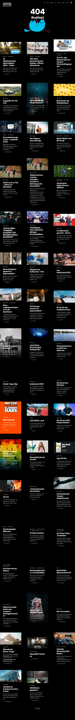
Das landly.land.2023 (63, 271)
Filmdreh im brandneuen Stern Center (10, 689)
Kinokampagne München (9, 530)
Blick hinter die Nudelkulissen (63, 102)
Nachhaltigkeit (12, 302)
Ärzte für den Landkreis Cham (63, 308)
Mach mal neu (9, 420)
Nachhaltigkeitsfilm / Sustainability (37, 571)
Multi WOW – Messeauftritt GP (64, 571)
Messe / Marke (66, 135)
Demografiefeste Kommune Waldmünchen (10, 453)
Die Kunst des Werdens (62, 384)
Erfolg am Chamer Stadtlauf (10, 347)
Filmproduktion (11, 56)
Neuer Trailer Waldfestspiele (36, 611)
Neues (63, 2)
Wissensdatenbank (35, 530)
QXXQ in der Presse (33, 172)
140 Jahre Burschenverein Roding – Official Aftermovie (36, 62)
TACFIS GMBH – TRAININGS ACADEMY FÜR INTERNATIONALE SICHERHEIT (10, 232)
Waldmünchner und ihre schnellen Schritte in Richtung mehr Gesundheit (36, 180)
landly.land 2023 (37, 384)
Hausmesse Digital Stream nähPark (63, 185)
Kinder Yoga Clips (10, 384)
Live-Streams (59, 55)
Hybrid (65, 53)
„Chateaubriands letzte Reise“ (37, 490)
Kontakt (67, 2)
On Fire (6, 497)
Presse (59, 2)
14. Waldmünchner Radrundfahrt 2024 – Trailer (9, 62)
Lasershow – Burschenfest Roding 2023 (35, 347)
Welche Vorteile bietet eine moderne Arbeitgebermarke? (10, 611)
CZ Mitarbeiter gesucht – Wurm (63, 232)
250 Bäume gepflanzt (34, 689)
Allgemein (4, 56)
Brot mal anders (63, 611)
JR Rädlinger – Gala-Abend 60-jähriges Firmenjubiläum (36, 231)
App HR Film (62, 458)
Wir (55, 2)
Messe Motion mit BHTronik (64, 139)
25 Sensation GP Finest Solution (37, 102)
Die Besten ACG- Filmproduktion (64, 421)
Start (44, 2)
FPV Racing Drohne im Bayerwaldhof (35, 308)
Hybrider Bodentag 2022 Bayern (63, 651)
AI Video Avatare (37, 533)
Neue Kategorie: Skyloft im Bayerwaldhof (9, 271)
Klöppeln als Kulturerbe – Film (37, 271)
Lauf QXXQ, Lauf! (37, 421)
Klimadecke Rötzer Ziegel (8, 650)
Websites (51, 2)
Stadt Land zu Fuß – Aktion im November (10, 185)
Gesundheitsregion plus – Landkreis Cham (10, 139)
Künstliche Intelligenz (41, 529)
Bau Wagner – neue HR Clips (35, 139)
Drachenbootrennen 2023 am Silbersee (64, 348)
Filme (47, 2)
